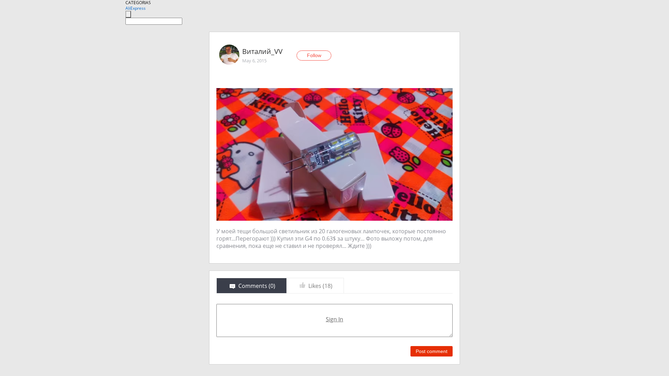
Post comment (431, 351)
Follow (314, 55)
